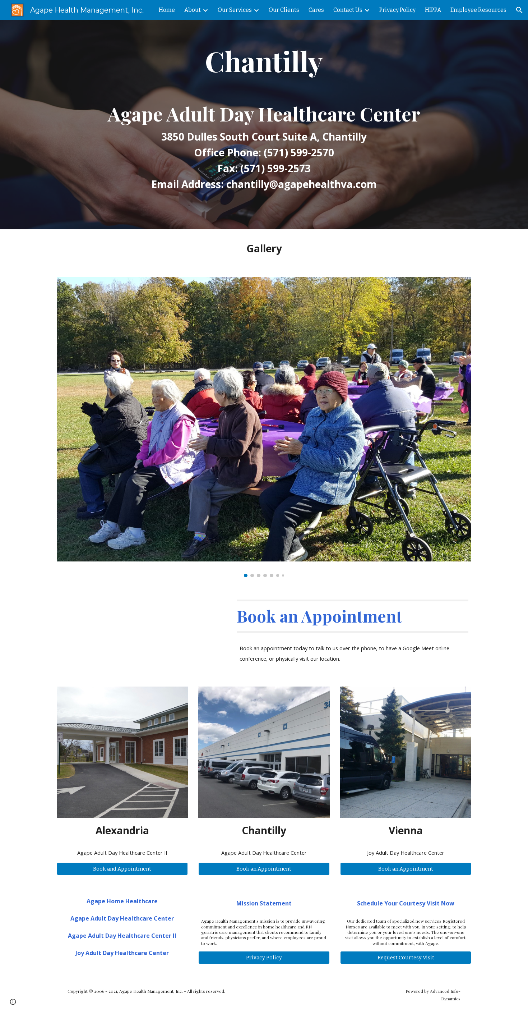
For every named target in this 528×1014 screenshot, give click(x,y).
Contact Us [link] (347, 9)
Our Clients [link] (284, 9)
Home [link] (167, 9)
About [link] (192, 9)
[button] (519, 10)
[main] (264, 124)
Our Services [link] (235, 9)
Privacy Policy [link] (397, 9)
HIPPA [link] (433, 9)
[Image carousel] (264, 427)
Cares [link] (316, 9)
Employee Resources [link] (478, 9)
